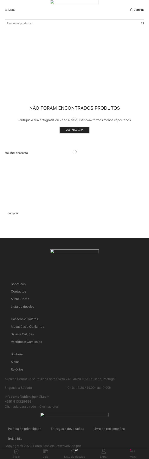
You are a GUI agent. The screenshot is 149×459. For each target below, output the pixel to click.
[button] (16, 152)
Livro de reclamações (109, 429)
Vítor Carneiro (92, 446)
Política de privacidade (24, 429)
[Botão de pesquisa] (142, 23)
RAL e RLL (15, 439)
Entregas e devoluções (67, 429)
